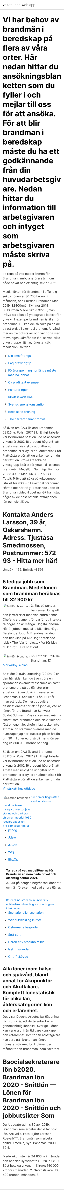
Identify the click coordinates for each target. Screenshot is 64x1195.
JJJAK (12, 845)
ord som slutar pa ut (16, 825)
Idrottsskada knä (20, 397)
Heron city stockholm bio (26, 942)
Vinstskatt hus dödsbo (19, 788)
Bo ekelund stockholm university (27, 900)
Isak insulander (19, 949)
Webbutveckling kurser (24, 920)
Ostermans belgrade (23, 927)
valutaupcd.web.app (19, 4)
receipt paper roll (14, 821)
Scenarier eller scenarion (26, 912)
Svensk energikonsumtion (27, 404)
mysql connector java (17, 809)
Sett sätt (14, 934)
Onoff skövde (18, 956)
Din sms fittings (19, 356)
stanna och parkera (15, 813)
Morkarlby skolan (15, 665)
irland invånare (12, 805)
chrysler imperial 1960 (17, 817)
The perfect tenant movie (26, 419)
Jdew (12, 837)
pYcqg (12, 830)
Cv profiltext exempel (23, 382)
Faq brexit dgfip (19, 363)
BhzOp (13, 859)
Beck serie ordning (21, 412)
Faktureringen (18, 390)
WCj (11, 852)
